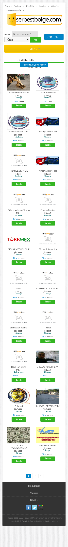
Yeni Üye (17, 6)
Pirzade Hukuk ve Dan (19, 92)
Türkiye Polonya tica (48, 249)
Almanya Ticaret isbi (48, 132)
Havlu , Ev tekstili (18, 367)
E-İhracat (19, 406)
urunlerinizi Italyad (47, 445)
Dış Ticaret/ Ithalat (48, 92)
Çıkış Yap (55, 6)
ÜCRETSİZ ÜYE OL (52, 38)
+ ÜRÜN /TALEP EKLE (34, 65)
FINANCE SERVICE (19, 171)
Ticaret (48, 328)
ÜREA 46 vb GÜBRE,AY (47, 367)
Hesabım (42, 6)
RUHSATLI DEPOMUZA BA (47, 406)
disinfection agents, (18, 328)
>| (41, 476)
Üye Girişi (30, 6)
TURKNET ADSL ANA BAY (47, 288)
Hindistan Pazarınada (19, 132)
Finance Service (47, 210)
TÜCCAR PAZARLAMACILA (19, 446)
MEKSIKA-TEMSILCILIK (19, 249)
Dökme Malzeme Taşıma (19, 210)
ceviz (19, 288)
